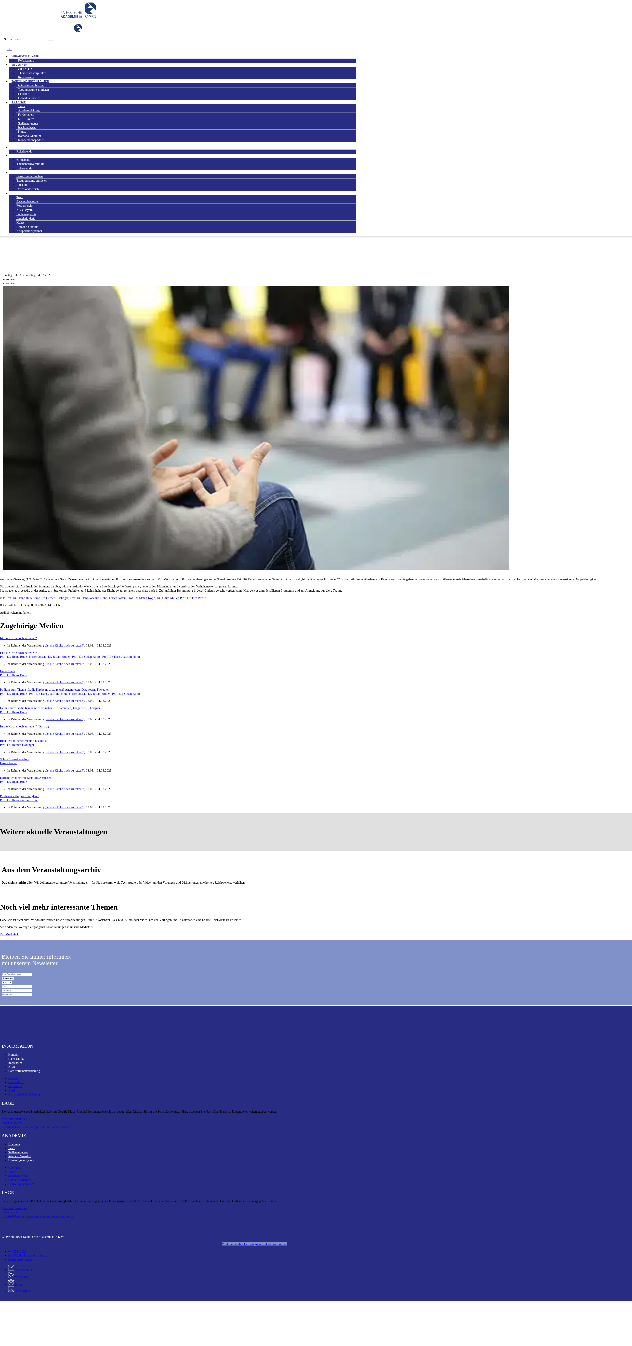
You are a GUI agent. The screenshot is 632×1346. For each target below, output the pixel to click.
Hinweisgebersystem (21, 1160)
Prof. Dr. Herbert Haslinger (51, 598)
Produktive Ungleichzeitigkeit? (19, 796)
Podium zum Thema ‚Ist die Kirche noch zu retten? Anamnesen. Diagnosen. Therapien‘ (55, 689)
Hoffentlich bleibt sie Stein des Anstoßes (25, 777)
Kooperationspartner (31, 140)
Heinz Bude (7, 671)
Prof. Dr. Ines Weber (193, 598)
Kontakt (13, 1054)
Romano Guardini (19, 1156)
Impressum (15, 1063)
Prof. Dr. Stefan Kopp (141, 598)
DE (9, 49)
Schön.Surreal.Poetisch (14, 759)
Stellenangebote (18, 1152)
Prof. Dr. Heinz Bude (19, 598)
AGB (11, 1066)
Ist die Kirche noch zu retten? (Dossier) (24, 726)
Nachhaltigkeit (25, 218)
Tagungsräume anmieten (33, 89)
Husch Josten (117, 598)
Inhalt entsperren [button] (12, 1123)
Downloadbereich (29, 98)
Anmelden (8, 978)
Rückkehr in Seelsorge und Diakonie (23, 740)
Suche (8, 39)
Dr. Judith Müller (167, 598)
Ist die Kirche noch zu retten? (18, 638)
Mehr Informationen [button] (14, 1118)
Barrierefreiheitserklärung (24, 1071)
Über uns (14, 1144)
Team (11, 1148)
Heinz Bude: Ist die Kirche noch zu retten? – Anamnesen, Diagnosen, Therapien (50, 708)
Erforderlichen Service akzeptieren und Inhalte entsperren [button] (38, 1127)
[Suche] (51, 40)
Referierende (26, 60)
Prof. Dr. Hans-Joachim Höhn (88, 598)
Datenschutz (16, 1058)
